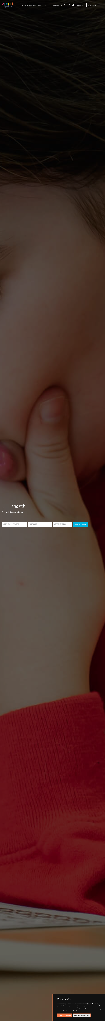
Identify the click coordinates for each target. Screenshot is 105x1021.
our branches (58, 5)
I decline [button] (68, 1015)
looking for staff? (44, 5)
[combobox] (62, 524)
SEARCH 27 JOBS (80, 524)
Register (80, 5)
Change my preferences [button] (81, 1015)
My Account (92, 5)
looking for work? (29, 5)
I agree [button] (60, 1015)
